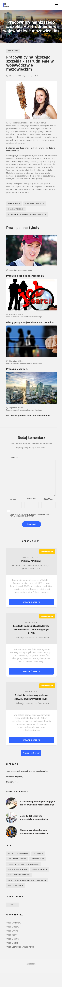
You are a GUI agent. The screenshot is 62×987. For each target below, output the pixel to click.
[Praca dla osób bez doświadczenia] (31, 250)
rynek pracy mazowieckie (19, 875)
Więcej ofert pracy (31, 753)
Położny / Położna (31, 561)
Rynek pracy (10, 782)
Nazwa (13, 499)
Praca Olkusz (12, 942)
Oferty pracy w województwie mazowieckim (30, 322)
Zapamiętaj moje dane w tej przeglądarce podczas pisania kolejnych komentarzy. (29, 515)
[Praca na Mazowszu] (31, 341)
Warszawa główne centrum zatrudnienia (28, 415)
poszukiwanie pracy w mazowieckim (23, 864)
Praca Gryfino (12, 930)
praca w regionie (15, 209)
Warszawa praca (15, 885)
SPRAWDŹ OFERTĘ (31, 602)
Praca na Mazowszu (17, 369)
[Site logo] (6, 5)
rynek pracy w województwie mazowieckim (27, 214)
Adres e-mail (31, 499)
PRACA (12, 905)
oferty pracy (14, 203)
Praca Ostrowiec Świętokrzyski (20, 946)
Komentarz (14, 457)
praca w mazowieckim (34, 203)
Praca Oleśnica (12, 938)
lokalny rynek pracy (17, 859)
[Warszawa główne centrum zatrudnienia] (31, 388)
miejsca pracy (38, 859)
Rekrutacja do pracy (14, 777)
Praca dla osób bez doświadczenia (25, 275)
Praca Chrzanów (13, 922)
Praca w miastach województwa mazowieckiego (25, 771)
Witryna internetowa (48, 499)
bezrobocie (38, 854)
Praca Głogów (12, 926)
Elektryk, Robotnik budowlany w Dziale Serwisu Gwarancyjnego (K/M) (31, 629)
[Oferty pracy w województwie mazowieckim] (31, 294)
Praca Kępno (12, 934)
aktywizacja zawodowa (18, 854)
